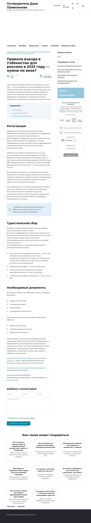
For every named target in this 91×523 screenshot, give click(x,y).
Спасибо (57, 5)
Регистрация (17, 110)
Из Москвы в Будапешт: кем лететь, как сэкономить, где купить (72, 470)
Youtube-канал (12, 380)
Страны (45, 46)
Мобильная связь (68, 46)
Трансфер (22, 46)
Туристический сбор (20, 113)
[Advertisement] (45, 27)
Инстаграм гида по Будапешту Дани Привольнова (26, 368)
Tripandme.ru (11, 52)
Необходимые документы (22, 116)
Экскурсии (11, 46)
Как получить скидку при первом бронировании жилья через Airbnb (18, 494)
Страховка (54, 46)
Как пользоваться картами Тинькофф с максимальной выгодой (45, 445)
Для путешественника (23, 52)
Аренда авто (34, 46)
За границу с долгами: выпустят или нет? (45, 470)
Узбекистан (37, 153)
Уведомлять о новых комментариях (21, 418)
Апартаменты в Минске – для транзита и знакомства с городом (72, 445)
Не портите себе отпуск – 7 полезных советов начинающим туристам (45, 493)
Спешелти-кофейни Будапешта (69, 66)
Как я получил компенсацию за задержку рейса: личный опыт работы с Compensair (18, 446)
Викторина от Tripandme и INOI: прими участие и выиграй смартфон (18, 471)
